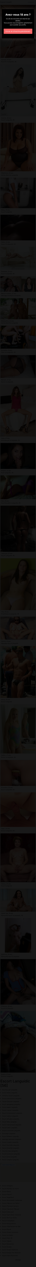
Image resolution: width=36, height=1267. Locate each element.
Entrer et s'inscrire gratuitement (18, 31)
